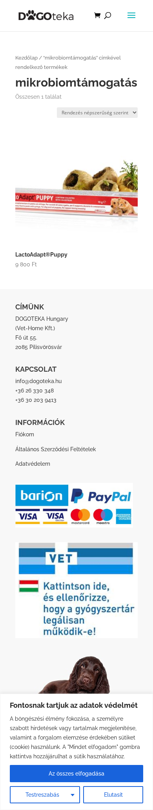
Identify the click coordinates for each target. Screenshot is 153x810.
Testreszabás (42, 795)
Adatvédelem (32, 464)
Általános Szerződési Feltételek (55, 449)
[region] (76, 752)
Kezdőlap (26, 58)
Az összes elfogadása (76, 773)
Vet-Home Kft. (35, 328)
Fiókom (24, 434)
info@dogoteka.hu (38, 381)
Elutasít (113, 795)
